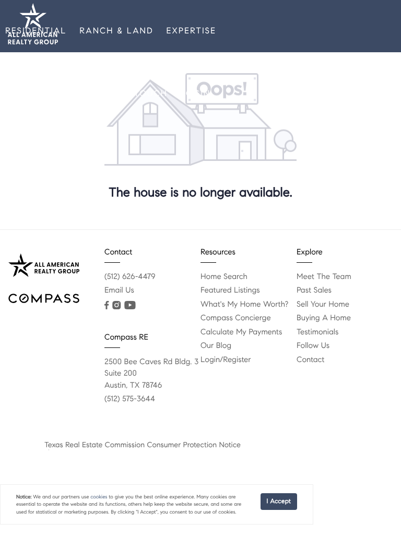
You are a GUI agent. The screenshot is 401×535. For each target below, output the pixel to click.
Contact (310, 360)
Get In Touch (133, 94)
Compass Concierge (235, 318)
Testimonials (317, 332)
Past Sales (314, 290)
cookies (98, 497)
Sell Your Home (323, 304)
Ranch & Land (116, 31)
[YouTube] (129, 305)
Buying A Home (324, 318)
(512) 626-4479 (130, 277)
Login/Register (225, 360)
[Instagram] (116, 305)
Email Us (119, 290)
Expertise (191, 31)
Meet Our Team (45, 94)
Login (195, 94)
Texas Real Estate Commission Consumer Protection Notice (142, 444)
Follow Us (313, 346)
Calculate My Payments (241, 332)
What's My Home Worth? (244, 304)
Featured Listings (230, 290)
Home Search (223, 277)
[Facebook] (106, 305)
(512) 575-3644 (129, 399)
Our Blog (215, 346)
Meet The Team (324, 277)
